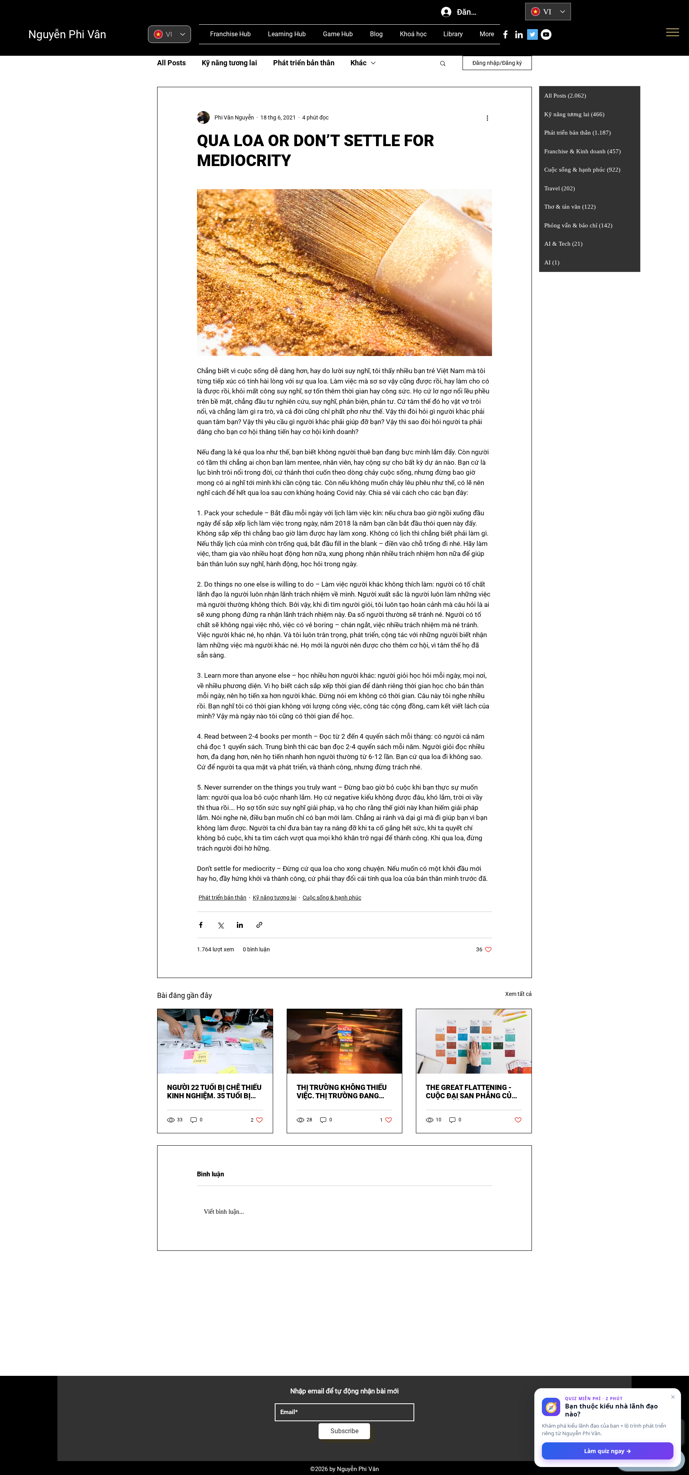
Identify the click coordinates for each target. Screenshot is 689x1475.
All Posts (171, 63)
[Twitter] (532, 34)
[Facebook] (505, 34)
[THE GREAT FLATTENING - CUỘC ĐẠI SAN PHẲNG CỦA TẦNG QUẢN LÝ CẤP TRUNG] (474, 1041)
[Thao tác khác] (487, 117)
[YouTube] (546, 34)
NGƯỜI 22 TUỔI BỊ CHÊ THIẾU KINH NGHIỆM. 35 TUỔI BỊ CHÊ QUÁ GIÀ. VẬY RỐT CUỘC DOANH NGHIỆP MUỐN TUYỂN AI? (214, 1091)
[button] (443, 63)
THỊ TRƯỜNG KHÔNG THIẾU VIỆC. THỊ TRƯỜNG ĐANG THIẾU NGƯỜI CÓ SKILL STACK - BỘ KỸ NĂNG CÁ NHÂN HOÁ (342, 1091)
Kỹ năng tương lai (229, 63)
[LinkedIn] (519, 34)
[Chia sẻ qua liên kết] (259, 925)
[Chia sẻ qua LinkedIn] (240, 925)
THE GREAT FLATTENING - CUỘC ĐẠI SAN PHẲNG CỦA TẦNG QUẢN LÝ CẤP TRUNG (471, 1091)
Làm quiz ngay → (607, 1451)
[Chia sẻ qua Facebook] (201, 925)
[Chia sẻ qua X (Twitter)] (220, 925)
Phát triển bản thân (304, 63)
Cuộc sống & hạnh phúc (332, 897)
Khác (358, 63)
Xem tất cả (518, 994)
